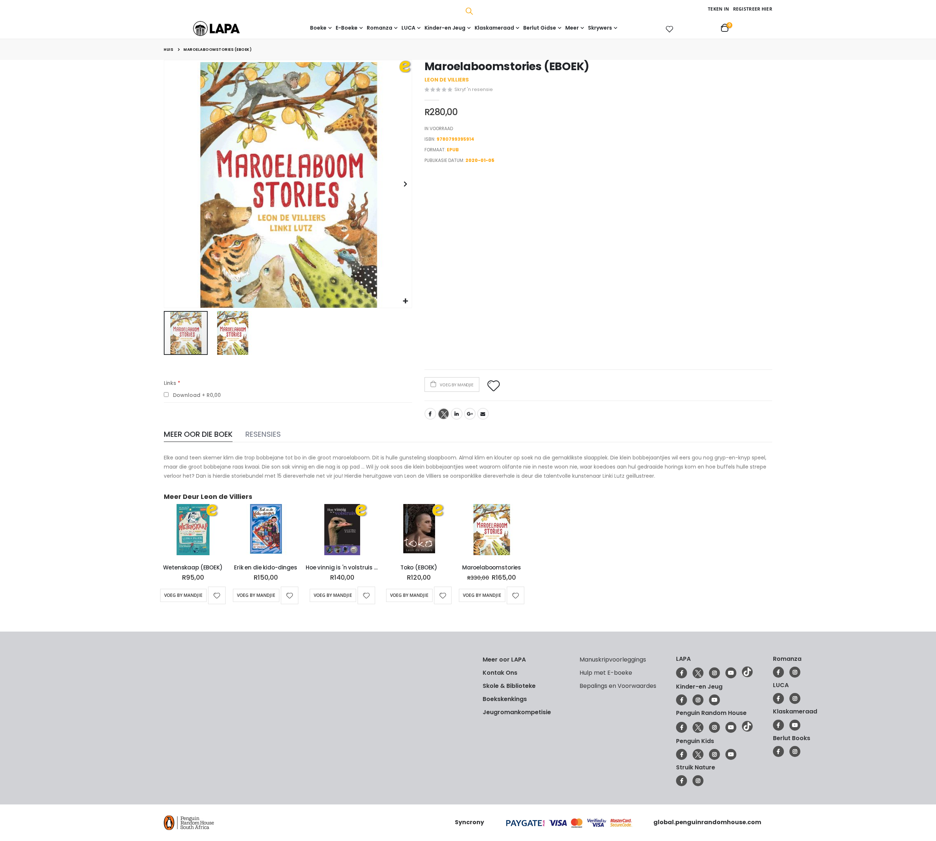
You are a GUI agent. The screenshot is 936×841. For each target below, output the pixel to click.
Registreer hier (753, 9)
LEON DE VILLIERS (446, 79)
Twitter (443, 414)
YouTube (730, 672)
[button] (405, 301)
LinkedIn (457, 414)
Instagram (714, 672)
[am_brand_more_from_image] (193, 531)
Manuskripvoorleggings (613, 659)
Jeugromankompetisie (517, 712)
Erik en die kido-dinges (265, 567)
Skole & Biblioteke (509, 686)
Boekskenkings (505, 699)
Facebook (430, 414)
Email (483, 414)
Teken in (718, 9)
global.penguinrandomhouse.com (707, 822)
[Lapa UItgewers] (227, 28)
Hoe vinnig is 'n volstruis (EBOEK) (342, 567)
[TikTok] (747, 675)
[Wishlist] (668, 29)
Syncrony (469, 822)
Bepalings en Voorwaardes (618, 686)
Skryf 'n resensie (473, 89)
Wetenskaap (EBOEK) (192, 567)
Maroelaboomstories (491, 567)
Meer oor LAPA (504, 659)
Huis (168, 49)
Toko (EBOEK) (418, 567)
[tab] (198, 434)
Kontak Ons (500, 672)
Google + (470, 414)
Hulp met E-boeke (606, 672)
